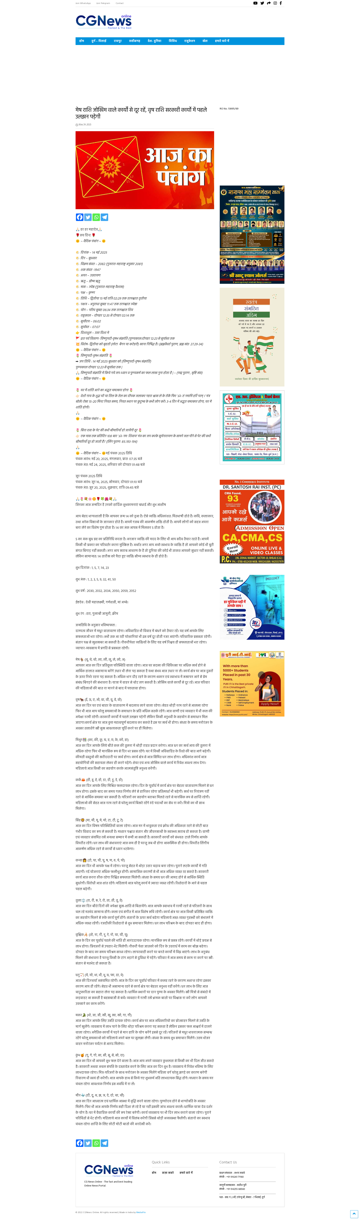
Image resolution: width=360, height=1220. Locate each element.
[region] (252, 234)
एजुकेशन (189, 41)
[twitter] (262, 3)
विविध (173, 41)
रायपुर (118, 41)
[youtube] (255, 3)
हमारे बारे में (222, 41)
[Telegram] (104, 217)
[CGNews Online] (104, 30)
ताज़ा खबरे (168, 1173)
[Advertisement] (180, 73)
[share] (269, 3)
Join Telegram (103, 3)
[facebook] (281, 3)
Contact (120, 3)
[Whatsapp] (96, 217)
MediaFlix (141, 1212)
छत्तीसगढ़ (134, 41)
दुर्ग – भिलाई (99, 41)
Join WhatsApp (83, 3)
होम (81, 41)
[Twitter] (88, 217)
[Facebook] (79, 217)
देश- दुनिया (154, 41)
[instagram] (275, 3)
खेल (205, 41)
